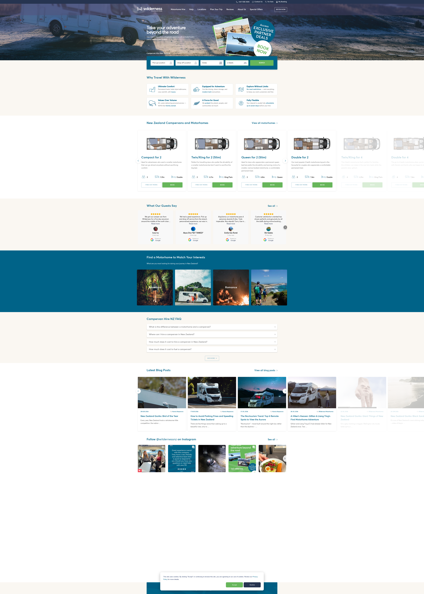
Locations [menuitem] (202, 9)
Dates (204, 63)
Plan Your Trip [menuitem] (216, 9)
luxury (173, 92)
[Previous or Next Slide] (138, 160)
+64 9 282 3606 (243, 2)
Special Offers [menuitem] (256, 9)
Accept (234, 585)
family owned (171, 106)
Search (262, 63)
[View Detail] (162, 144)
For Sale (270, 2)
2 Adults (230, 63)
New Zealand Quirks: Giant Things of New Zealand (362, 418)
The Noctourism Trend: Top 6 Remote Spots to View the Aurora (260, 418)
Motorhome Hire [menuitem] (178, 9)
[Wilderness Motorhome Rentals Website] (149, 9)
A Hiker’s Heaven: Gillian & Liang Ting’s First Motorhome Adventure (310, 418)
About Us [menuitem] (242, 9)
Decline (252, 585)
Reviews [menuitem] (230, 9)
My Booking (282, 2)
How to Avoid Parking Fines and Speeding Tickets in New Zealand (212, 418)
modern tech (206, 92)
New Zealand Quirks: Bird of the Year (159, 416)
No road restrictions (254, 89)
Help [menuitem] (191, 9)
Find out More (151, 185)
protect (207, 103)
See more (211, 358)
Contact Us (258, 2)
